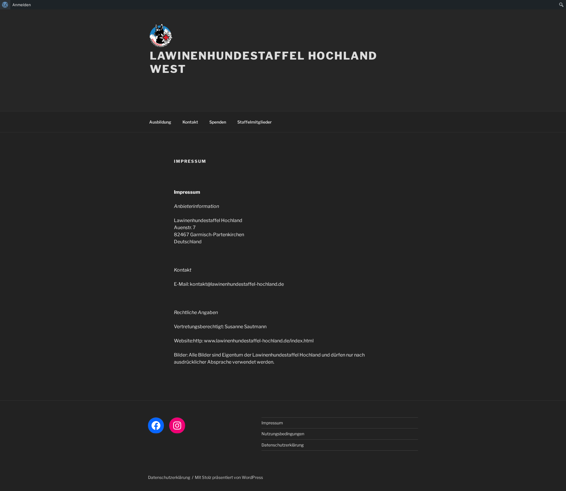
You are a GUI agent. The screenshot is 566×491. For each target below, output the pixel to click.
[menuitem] (5, 4)
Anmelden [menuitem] (21, 4)
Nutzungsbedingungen (282, 433)
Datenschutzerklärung (282, 444)
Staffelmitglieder (254, 121)
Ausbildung (160, 121)
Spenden (217, 121)
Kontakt (190, 121)
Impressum (272, 422)
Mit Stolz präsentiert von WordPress (229, 477)
